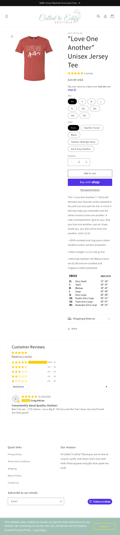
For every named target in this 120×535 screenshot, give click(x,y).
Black (74, 134)
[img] (30, 396)
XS (72, 101)
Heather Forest (92, 127)
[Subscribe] (60, 501)
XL (72, 108)
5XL (85, 115)
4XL (73, 115)
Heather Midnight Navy (83, 141)
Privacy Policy (14, 454)
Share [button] (74, 328)
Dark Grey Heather (81, 149)
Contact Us (13, 482)
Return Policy (14, 475)
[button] (6, 16)
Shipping (12, 468)
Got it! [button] (104, 526)
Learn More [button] (39, 530)
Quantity (72, 156)
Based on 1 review (22, 356)
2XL (83, 108)
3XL (95, 108)
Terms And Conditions (19, 461)
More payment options (90, 190)
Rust (73, 127)
